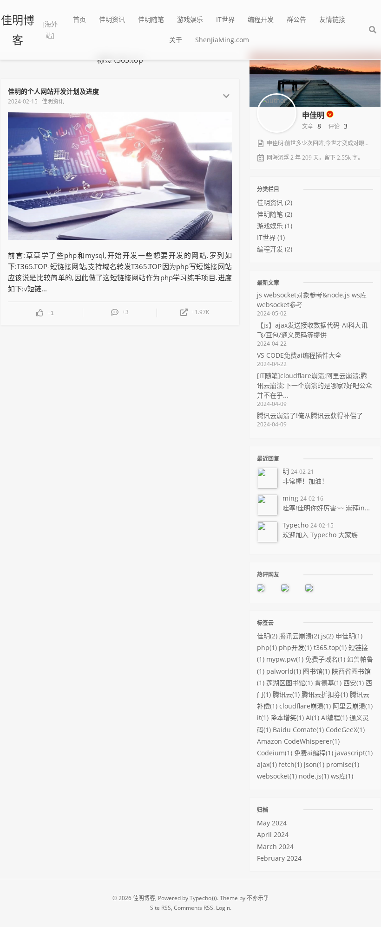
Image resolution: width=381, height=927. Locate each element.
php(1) (267, 647)
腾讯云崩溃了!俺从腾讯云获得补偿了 (310, 419)
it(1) (263, 717)
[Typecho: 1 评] (315, 587)
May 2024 (272, 822)
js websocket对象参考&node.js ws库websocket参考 (312, 303)
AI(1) (312, 717)
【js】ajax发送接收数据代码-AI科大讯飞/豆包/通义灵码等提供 (312, 334)
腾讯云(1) (286, 694)
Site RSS (160, 908)
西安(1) (353, 682)
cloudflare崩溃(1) (305, 706)
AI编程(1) (334, 717)
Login (223, 908)
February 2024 (279, 858)
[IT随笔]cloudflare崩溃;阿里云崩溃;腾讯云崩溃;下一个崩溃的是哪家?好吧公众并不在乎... (314, 389)
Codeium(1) (274, 752)
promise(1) (342, 764)
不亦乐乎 (258, 898)
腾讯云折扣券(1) (325, 694)
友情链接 (332, 19)
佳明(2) (267, 635)
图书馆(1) (316, 671)
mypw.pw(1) (284, 659)
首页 (79, 19)
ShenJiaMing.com (222, 39)
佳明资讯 (112, 19)
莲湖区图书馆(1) (289, 682)
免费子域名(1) (325, 659)
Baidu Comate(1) (298, 729)
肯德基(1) (328, 682)
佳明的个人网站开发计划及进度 (53, 91)
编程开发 (261, 19)
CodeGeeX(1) (345, 729)
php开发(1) (295, 647)
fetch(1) (290, 764)
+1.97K (200, 312)
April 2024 (273, 834)
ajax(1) (267, 764)
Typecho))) (203, 898)
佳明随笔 (151, 19)
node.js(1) (314, 776)
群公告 (296, 19)
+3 (125, 312)
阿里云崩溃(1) (353, 706)
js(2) (327, 635)
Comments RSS (193, 908)
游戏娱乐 (190, 19)
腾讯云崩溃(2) (299, 635)
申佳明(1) (348, 635)
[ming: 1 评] (291, 587)
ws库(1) (342, 776)
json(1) (314, 764)
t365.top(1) (330, 647)
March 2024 (275, 846)
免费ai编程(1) (313, 752)
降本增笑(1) (287, 717)
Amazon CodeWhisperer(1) (298, 741)
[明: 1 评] (267, 587)
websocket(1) (277, 776)
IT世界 (225, 19)
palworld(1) (283, 671)
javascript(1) (354, 752)
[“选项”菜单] (226, 96)
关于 (175, 39)
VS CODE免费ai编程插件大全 (299, 359)
